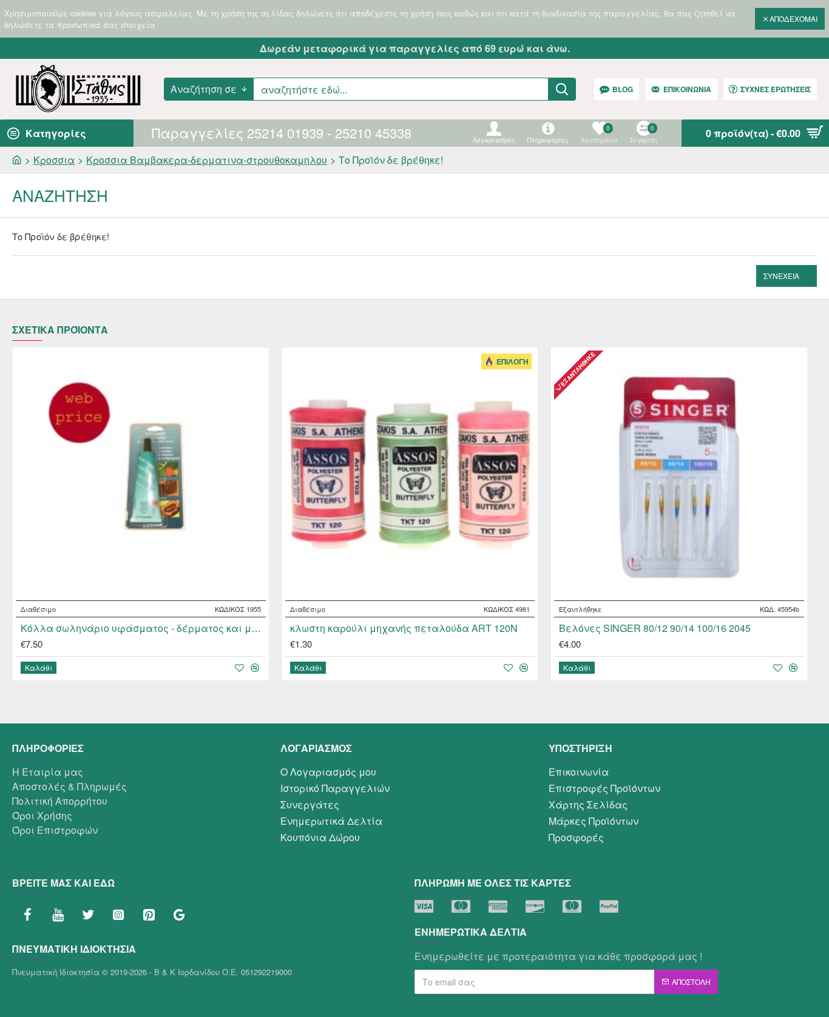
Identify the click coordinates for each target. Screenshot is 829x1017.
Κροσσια (54, 160)
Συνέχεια (781, 275)
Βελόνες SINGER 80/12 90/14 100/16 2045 (655, 628)
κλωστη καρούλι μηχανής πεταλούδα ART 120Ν (404, 628)
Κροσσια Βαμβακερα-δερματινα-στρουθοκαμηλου (206, 160)
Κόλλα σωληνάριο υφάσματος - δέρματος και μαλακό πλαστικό (143, 628)
